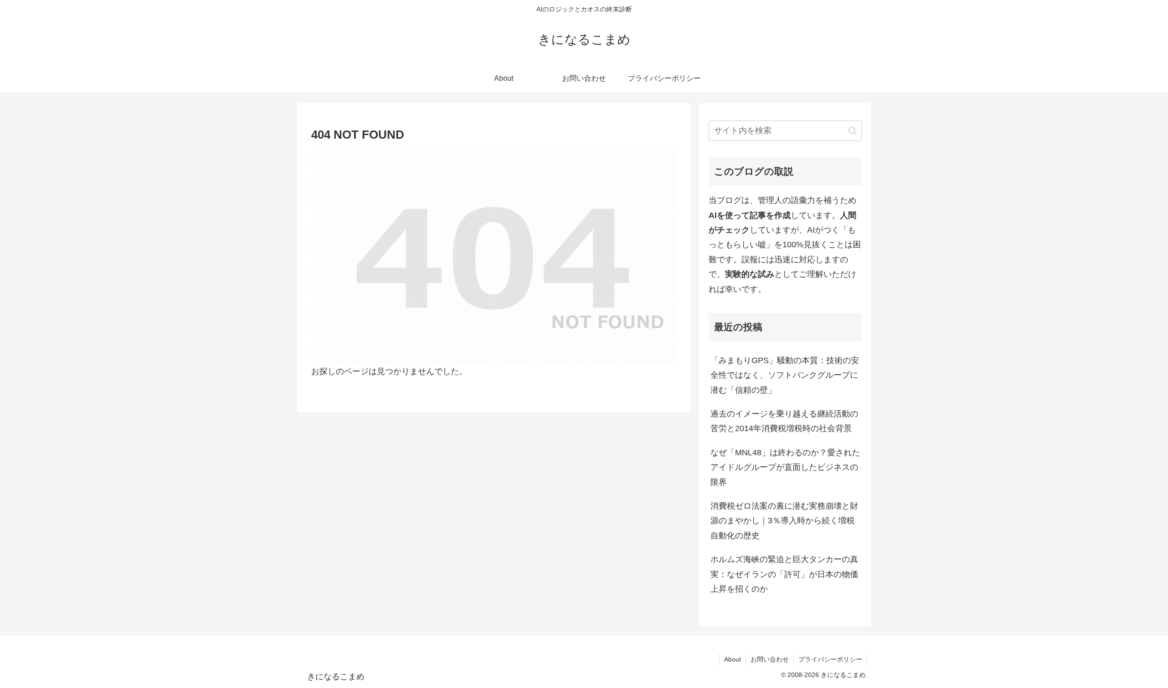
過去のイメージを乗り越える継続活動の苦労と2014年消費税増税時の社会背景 (784, 421)
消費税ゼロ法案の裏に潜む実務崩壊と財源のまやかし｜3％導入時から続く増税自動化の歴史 (784, 520)
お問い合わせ (770, 659)
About (732, 659)
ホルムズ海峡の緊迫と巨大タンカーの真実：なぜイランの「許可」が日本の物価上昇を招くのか (784, 574)
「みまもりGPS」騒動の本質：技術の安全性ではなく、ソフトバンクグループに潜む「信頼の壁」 (784, 375)
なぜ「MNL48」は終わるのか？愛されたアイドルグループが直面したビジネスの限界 (785, 467)
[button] (852, 130)
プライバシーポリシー (830, 659)
